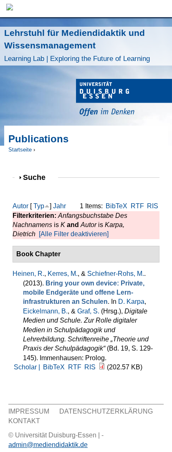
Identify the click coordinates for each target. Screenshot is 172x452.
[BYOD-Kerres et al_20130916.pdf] (102, 367)
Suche (38, 177)
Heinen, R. (28, 273)
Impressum (28, 411)
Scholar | (28, 367)
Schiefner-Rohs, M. (115, 273)
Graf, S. (88, 311)
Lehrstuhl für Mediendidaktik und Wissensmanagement (77, 45)
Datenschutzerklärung (106, 411)
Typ (38, 206)
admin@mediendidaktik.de (48, 444)
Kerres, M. (63, 273)
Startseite (20, 149)
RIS (152, 206)
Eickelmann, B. (45, 311)
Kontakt (24, 420)
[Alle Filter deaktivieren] (74, 233)
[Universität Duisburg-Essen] (124, 99)
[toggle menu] (161, 8)
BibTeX (116, 206)
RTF (137, 206)
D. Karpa (131, 301)
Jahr (59, 206)
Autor (20, 206)
